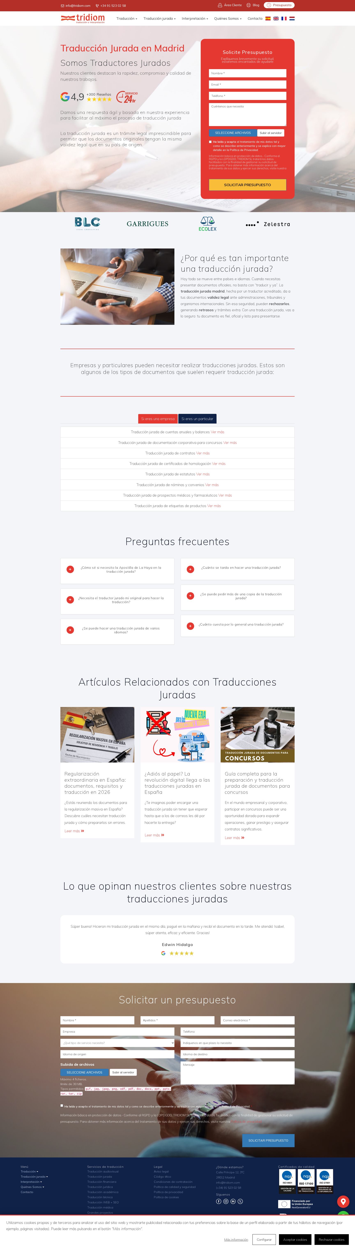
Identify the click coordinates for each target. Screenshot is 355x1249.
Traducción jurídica (100, 1187)
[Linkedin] (233, 1203)
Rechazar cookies (332, 1239)
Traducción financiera (101, 1182)
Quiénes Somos (227, 18)
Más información (236, 1239)
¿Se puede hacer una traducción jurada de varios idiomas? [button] (121, 630)
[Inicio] (82, 18)
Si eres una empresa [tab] (158, 418)
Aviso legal (161, 1171)
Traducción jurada (158, 18)
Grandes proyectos (100, 1212)
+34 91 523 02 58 (113, 6)
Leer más (73, 831)
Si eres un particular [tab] (197, 418)
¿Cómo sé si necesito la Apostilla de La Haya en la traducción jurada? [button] (121, 569)
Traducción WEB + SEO (103, 1202)
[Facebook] (218, 1203)
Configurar (264, 1239)
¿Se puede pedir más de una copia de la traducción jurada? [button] (241, 596)
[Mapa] (343, 1202)
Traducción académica (102, 1192)
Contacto (255, 18)
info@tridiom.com (78, 6)
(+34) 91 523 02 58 (228, 1188)
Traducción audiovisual (103, 1171)
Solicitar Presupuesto (268, 1140)
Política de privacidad (222, 171)
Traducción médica (100, 1207)
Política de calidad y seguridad (175, 1187)
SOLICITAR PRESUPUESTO (247, 184)
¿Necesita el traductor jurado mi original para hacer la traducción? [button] (121, 600)
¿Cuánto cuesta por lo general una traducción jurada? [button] (241, 624)
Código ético (162, 1176)
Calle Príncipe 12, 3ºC (230, 1172)
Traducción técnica (100, 1197)
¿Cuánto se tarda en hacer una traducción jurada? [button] (241, 567)
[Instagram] (225, 1203)
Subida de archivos (77, 1064)
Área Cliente (233, 5)
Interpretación (194, 18)
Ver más (217, 431)
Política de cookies (166, 1197)
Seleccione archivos (233, 133)
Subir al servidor (271, 133)
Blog (256, 5)
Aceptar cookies (295, 1239)
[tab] (117, 571)
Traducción (125, 18)
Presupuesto (282, 5)
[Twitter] (240, 1203)
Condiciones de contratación (173, 1182)
